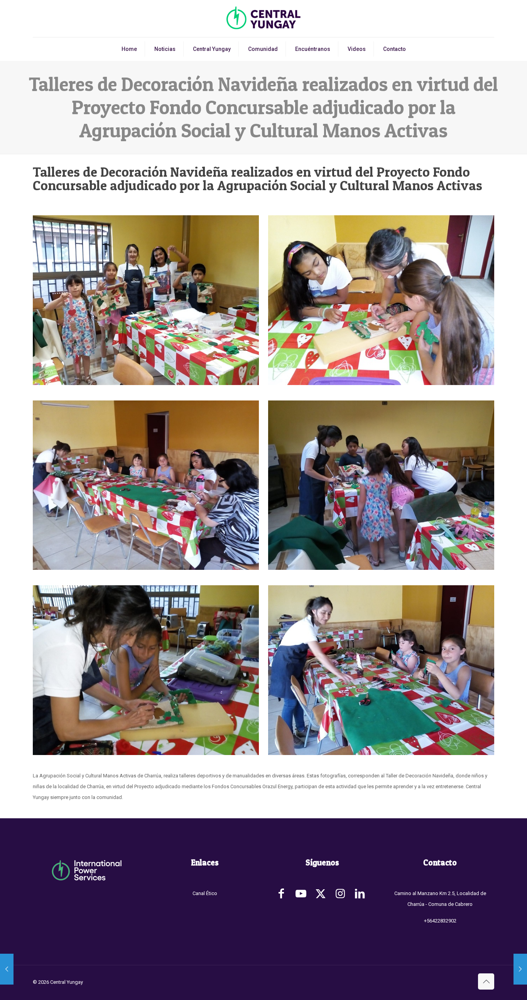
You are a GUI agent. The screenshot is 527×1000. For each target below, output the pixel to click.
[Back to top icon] (486, 981)
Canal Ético (205, 893)
